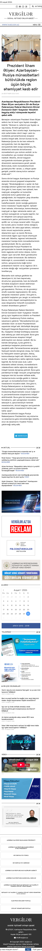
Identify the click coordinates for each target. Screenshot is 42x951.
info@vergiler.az (22, 937)
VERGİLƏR (21, 14)
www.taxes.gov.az (10, 24)
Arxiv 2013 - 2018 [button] (21, 626)
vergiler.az (28, 942)
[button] (36, 24)
